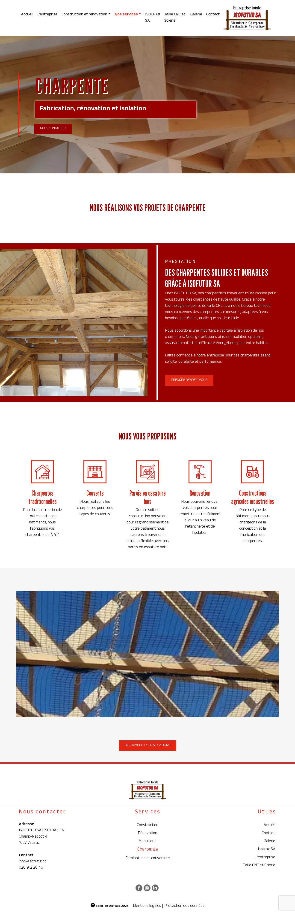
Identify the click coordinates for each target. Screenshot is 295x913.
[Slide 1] (147, 711)
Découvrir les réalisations (147, 745)
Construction (147, 825)
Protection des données (184, 906)
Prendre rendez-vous (189, 380)
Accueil (27, 14)
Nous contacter (53, 129)
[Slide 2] (155, 711)
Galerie (196, 14)
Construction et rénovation (84, 14)
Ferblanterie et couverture (147, 859)
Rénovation (147, 833)
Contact (213, 14)
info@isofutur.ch (33, 861)
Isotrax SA (266, 850)
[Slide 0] (139, 711)
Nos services (126, 14)
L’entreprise (47, 14)
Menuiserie (147, 841)
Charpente (147, 850)
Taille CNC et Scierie (174, 17)
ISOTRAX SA (152, 17)
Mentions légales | (148, 906)
